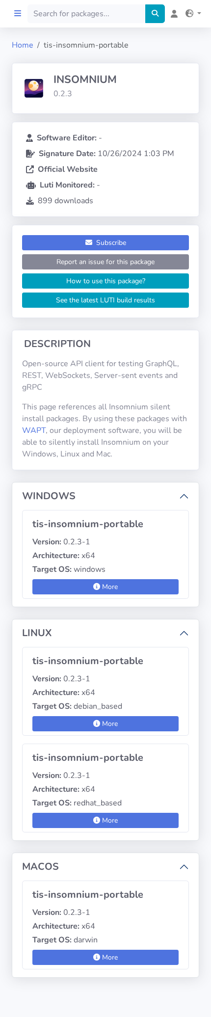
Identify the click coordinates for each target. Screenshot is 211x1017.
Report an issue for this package (105, 262)
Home (22, 45)
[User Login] (172, 14)
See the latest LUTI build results (105, 300)
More (109, 586)
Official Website (68, 169)
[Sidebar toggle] (17, 13)
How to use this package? (105, 281)
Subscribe (110, 242)
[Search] (155, 13)
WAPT (34, 430)
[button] (191, 14)
